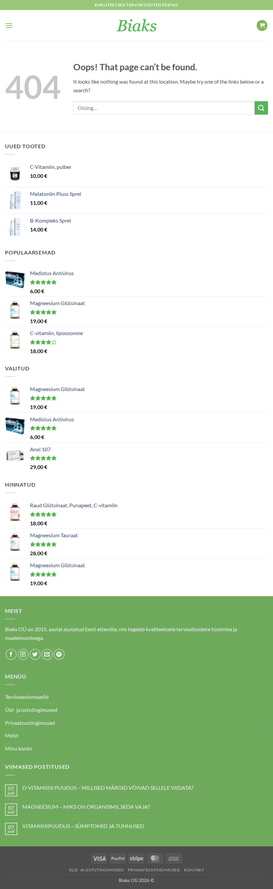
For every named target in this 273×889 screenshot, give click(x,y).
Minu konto (18, 748)
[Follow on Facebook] (11, 654)
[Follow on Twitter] (35, 654)
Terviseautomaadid (27, 696)
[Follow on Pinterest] (59, 654)
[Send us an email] (47, 654)
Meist (11, 735)
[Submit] (261, 107)
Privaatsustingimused (30, 722)
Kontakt (194, 869)
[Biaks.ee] (136, 25)
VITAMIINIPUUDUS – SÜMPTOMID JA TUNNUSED (83, 826)
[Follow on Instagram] (23, 654)
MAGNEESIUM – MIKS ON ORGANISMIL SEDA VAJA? (86, 806)
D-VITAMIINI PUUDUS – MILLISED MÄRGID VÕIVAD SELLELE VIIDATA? (107, 787)
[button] (9, 25)
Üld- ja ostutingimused (31, 709)
